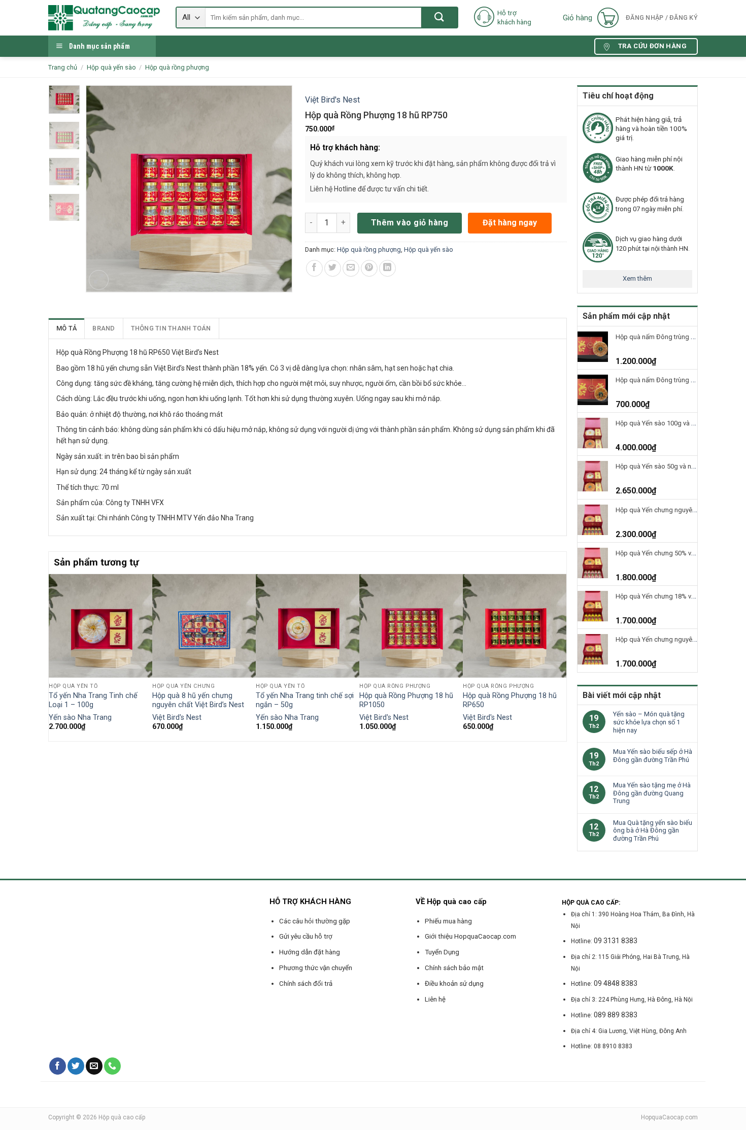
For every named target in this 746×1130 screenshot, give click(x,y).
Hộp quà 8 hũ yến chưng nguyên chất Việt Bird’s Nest (198, 700)
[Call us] (112, 1066)
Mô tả (66, 328)
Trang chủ (62, 67)
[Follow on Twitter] (75, 1066)
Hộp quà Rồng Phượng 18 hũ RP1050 (406, 700)
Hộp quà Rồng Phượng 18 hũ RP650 (510, 700)
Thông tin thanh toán (171, 328)
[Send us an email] (94, 1066)
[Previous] (54, 656)
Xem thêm (637, 278)
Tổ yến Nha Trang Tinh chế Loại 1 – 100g (93, 700)
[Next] (560, 656)
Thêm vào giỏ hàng (409, 222)
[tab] (67, 328)
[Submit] (439, 17)
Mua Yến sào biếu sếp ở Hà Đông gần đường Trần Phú (652, 755)
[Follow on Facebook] (57, 1066)
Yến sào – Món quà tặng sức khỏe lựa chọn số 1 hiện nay (649, 722)
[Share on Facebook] (314, 268)
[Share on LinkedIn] (387, 268)
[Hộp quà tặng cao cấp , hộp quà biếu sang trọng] (104, 18)
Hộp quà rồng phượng (177, 67)
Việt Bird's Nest (332, 100)
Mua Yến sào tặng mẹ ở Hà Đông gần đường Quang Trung (652, 793)
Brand (103, 328)
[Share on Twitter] (332, 268)
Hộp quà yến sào (111, 67)
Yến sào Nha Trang (80, 717)
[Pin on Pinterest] (369, 268)
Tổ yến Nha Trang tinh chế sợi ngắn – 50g (305, 700)
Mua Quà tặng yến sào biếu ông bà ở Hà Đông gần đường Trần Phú (652, 830)
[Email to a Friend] (351, 268)
